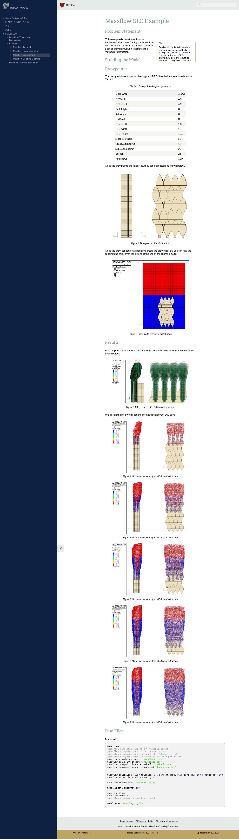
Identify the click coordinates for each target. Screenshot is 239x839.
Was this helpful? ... (82, 832)
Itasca (155, 832)
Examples (172, 821)
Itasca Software (135, 832)
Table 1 (109, 79)
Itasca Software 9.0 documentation (137, 821)
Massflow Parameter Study (133, 826)
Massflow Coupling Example (162, 826)
